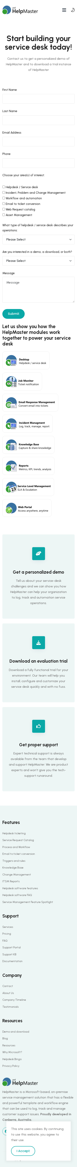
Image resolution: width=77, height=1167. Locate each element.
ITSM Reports (11, 881)
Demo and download (15, 1031)
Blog (5, 1038)
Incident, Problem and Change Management (35, 193)
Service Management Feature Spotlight (27, 902)
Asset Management (18, 215)
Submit (13, 313)
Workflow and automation (23, 198)
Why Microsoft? (12, 1052)
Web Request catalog (20, 209)
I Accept (23, 1151)
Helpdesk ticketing (14, 833)
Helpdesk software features (20, 888)
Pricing (6, 933)
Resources (8, 1045)
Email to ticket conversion (22, 204)
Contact (7, 986)
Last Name (9, 111)
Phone (6, 154)
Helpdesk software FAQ (17, 895)
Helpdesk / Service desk (21, 187)
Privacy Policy (10, 1066)
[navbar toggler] (64, 10)
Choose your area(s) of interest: (23, 175)
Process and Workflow (16, 847)
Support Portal (11, 947)
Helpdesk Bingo (12, 1059)
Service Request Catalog (18, 840)
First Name (9, 90)
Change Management (16, 874)
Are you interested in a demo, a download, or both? (37, 252)
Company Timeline (14, 1000)
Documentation (12, 961)
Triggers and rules (13, 861)
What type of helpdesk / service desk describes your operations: (37, 227)
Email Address (11, 132)
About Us (8, 993)
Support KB (9, 954)
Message (8, 273)
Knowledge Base (12, 867)
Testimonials (10, 1007)
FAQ (5, 940)
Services (7, 927)
